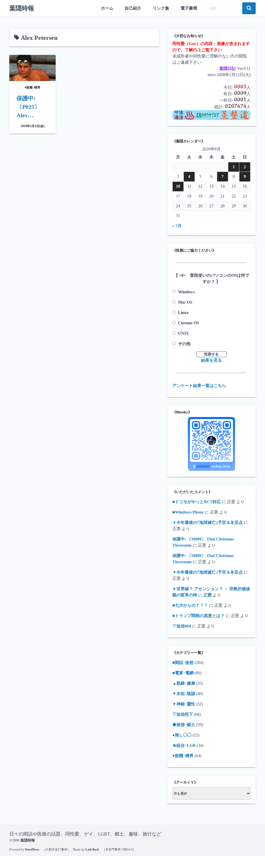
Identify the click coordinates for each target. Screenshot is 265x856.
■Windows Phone (188, 512)
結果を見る (211, 360)
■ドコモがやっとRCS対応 (196, 502)
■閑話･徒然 (183, 662)
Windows (186, 292)
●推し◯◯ (182, 735)
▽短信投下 (182, 714)
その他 (184, 343)
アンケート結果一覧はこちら (199, 385)
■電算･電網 (183, 673)
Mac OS (185, 302)
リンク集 (161, 8)
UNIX (183, 333)
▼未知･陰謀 (183, 693)
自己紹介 (133, 8)
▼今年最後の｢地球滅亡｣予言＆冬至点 (207, 522)
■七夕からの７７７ (190, 605)
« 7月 (177, 226)
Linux (183, 312)
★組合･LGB (184, 745)
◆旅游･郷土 (183, 724)
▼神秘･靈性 (183, 704)
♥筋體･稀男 (183, 755)
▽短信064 (181, 626)
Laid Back (92, 849)
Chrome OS (188, 323)
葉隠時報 (21, 8)
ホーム (107, 8)
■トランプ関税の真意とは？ (198, 615)
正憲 (207, 595)
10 (178, 186)
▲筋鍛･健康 (183, 683)
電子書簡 (189, 8)
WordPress (32, 849)
